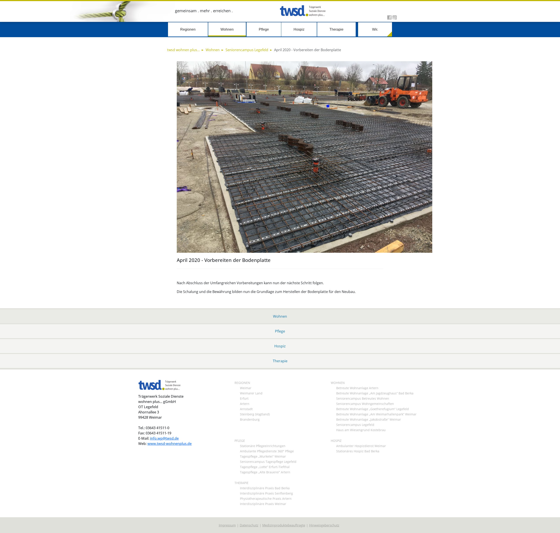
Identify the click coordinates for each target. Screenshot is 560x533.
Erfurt (244, 398)
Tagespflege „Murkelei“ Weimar (263, 456)
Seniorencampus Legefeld (355, 425)
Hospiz (299, 29)
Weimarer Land (251, 393)
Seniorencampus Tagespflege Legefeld (268, 462)
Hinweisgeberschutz (324, 525)
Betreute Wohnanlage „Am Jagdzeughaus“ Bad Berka (374, 393)
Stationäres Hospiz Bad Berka (357, 451)
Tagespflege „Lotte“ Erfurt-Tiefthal (265, 467)
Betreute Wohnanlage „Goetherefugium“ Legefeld (372, 409)
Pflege (264, 29)
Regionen (188, 29)
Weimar (245, 388)
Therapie (336, 29)
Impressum (227, 525)
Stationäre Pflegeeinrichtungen (262, 446)
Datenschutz (249, 525)
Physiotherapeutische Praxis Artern (266, 498)
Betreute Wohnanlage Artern (357, 388)
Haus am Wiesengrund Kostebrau (361, 430)
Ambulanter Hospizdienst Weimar (361, 446)
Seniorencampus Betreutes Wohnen (362, 398)
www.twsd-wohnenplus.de (169, 443)
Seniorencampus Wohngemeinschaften (365, 404)
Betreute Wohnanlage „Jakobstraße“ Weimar (368, 419)
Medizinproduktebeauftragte (283, 525)
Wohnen (227, 29)
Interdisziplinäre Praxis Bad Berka (265, 488)
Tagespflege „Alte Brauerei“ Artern (265, 472)
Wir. (375, 29)
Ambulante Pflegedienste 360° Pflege (267, 451)
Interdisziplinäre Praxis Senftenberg (266, 493)
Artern (244, 404)
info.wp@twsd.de (164, 438)
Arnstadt (246, 409)
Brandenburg (250, 419)
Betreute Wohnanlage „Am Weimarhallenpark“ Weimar (376, 414)
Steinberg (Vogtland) (255, 414)
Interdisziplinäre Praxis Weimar (263, 504)
